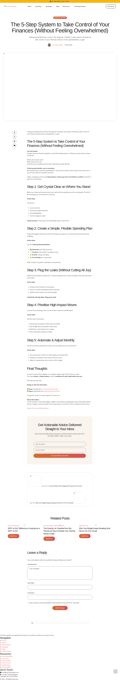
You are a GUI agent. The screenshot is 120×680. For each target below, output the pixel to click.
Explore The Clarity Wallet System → (38, 408)
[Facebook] (14, 132)
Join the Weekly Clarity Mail (59, 455)
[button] (59, 1)
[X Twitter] (14, 137)
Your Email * (31, 593)
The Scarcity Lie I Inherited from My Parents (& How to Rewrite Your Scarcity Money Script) (59, 531)
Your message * (32, 564)
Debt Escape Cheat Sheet (52, 391)
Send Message (60, 608)
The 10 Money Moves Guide (49, 389)
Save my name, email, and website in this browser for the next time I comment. (54, 603)
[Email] (14, 145)
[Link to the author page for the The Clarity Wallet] (49, 45)
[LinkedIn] (14, 141)
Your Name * (31, 583)
